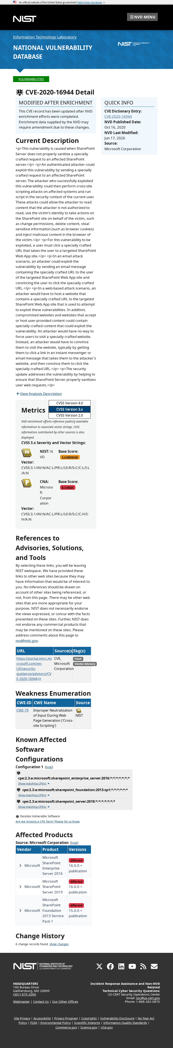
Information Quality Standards (125, 1023)
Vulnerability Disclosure (117, 1018)
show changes (59, 944)
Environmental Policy (56, 1023)
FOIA (33, 1023)
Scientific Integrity (87, 1023)
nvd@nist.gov (27, 640)
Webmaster (21, 1001)
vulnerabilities (31, 79)
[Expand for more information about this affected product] (20, 865)
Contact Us (41, 1001)
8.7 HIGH (67, 487)
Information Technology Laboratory (45, 37)
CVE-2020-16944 (118, 116)
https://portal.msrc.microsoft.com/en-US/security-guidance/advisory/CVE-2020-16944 (34, 668)
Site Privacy (22, 1018)
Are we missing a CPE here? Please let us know (47, 821)
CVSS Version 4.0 (69, 403)
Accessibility (42, 1018)
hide (49, 767)
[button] (142, 17)
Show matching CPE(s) (32, 783)
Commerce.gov (66, 1027)
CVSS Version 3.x (69, 409)
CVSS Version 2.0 (69, 415)
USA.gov (107, 1027)
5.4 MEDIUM (70, 457)
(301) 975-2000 (24, 994)
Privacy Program (66, 1018)
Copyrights (89, 1018)
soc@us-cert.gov (148, 998)
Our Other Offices (65, 1001)
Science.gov (88, 1027)
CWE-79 (22, 710)
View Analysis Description (41, 393)
